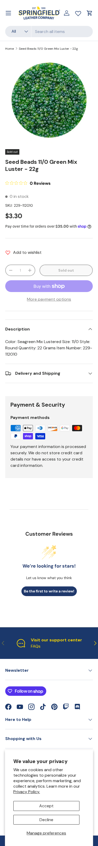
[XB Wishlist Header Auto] (78, 12)
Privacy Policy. (26, 791)
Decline (46, 819)
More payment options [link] (49, 299)
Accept (46, 806)
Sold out (66, 270)
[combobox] (49, 31)
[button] (89, 13)
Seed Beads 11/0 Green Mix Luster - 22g (48, 49)
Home (9, 49)
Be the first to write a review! (49, 591)
